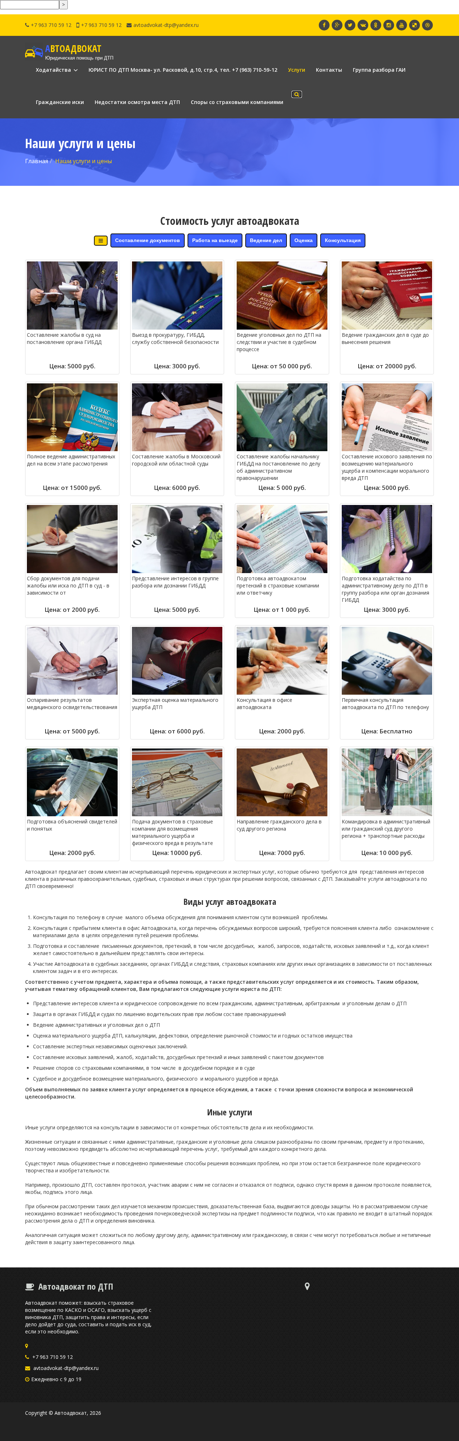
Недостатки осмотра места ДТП (137, 102)
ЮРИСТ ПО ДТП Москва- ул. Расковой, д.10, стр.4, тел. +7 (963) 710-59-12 (183, 69)
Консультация (343, 240)
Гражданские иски (60, 102)
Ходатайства (54, 69)
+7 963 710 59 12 (51, 25)
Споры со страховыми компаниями (237, 102)
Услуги (296, 69)
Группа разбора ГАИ (379, 69)
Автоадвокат (71, 1412)
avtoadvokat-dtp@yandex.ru (166, 25)
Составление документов (147, 240)
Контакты (329, 69)
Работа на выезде (215, 240)
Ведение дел (266, 240)
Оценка (303, 240)
